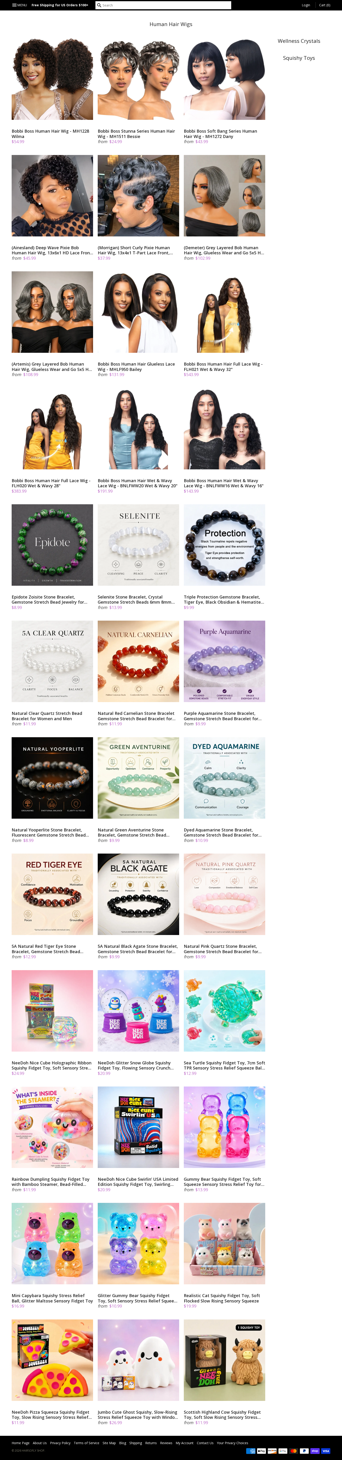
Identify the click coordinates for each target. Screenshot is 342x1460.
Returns (151, 1443)
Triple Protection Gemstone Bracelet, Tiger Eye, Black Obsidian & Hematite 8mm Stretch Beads (222, 599)
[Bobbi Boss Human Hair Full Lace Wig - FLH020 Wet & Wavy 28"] (52, 428)
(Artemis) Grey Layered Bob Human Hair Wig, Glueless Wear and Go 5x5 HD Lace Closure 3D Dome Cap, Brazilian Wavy (52, 366)
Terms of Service (86, 1443)
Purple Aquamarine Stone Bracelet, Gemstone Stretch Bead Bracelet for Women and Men (221, 716)
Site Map (109, 1443)
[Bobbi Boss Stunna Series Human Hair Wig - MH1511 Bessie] (138, 79)
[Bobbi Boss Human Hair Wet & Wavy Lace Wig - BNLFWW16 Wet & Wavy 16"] (224, 428)
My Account (185, 1443)
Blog (122, 1443)
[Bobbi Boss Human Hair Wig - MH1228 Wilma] (52, 79)
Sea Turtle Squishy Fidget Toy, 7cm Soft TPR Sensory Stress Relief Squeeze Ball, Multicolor (224, 1065)
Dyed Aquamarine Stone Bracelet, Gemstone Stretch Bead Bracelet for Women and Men (221, 832)
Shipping (135, 1443)
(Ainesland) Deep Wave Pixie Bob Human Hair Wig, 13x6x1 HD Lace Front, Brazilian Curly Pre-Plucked (52, 250)
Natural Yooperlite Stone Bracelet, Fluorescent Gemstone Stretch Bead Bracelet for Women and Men (49, 832)
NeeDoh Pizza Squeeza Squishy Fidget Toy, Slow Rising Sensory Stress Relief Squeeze (50, 1415)
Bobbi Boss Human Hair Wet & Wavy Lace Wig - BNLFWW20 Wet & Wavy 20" (138, 483)
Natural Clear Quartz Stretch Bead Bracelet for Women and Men (47, 716)
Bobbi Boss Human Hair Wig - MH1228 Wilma (50, 133)
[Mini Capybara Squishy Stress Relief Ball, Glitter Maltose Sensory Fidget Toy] (52, 1243)
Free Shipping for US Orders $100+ (60, 5)
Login (306, 5)
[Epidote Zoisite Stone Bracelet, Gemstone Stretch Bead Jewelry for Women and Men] (52, 545)
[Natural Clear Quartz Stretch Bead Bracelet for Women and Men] (52, 661)
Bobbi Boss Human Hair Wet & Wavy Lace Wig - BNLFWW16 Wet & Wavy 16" (224, 483)
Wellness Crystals (299, 40)
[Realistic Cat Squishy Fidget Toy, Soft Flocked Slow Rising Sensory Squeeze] (224, 1243)
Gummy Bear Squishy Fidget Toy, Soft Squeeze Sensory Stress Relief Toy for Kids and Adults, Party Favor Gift (222, 1182)
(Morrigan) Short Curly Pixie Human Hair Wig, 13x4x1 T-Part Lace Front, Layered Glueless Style (134, 250)
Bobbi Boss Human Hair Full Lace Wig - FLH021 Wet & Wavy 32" (223, 366)
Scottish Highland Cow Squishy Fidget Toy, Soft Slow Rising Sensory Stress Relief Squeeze (222, 1415)
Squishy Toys (299, 57)
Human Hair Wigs (171, 24)
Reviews (166, 1443)
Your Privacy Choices (232, 1443)
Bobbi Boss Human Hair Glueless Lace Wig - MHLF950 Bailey (136, 366)
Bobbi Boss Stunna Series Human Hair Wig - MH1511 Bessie (136, 133)
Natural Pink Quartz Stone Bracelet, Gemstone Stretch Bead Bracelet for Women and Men (221, 949)
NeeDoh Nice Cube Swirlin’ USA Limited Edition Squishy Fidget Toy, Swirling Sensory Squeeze (138, 1182)
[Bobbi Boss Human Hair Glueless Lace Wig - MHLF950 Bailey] (138, 312)
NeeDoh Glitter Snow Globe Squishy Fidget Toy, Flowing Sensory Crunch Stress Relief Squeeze (134, 1065)
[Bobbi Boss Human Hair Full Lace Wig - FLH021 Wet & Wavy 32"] (224, 312)
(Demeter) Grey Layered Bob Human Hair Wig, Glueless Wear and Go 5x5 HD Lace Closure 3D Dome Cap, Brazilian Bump (224, 250)
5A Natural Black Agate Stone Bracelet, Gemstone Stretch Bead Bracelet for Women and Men (138, 949)
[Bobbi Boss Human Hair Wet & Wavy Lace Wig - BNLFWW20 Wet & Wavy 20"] (138, 428)
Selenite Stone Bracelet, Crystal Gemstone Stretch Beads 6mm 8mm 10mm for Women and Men (134, 599)
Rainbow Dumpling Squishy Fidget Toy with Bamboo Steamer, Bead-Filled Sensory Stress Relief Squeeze (51, 1182)
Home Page (21, 1443)
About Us (40, 1443)
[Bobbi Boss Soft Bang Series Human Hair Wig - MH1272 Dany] (224, 79)
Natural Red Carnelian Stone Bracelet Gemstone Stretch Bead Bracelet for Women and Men (136, 716)
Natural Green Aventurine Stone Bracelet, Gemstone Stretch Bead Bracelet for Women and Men (132, 832)
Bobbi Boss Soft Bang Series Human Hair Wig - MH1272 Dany (220, 133)
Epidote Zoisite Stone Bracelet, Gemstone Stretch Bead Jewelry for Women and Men (48, 599)
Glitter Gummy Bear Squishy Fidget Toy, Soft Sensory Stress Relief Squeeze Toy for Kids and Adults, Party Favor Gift (138, 1298)
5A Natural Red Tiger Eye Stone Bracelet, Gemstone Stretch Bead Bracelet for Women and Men (46, 949)
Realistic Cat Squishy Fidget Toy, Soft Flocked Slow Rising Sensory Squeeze (222, 1298)
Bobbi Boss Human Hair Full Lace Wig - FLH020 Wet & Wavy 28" (51, 483)
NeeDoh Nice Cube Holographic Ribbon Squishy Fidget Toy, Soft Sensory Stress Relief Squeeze (52, 1065)
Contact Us (205, 1443)
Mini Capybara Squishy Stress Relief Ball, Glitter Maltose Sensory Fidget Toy (52, 1298)
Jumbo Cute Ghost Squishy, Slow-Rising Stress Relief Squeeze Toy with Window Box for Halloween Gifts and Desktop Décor (138, 1415)
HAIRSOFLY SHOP (33, 1451)
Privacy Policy (60, 1443)
